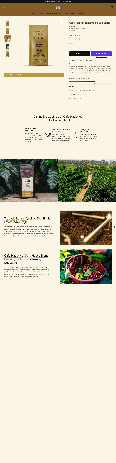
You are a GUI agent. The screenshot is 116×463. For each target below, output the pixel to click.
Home (5, 18)
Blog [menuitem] (66, 13)
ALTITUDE (72, 95)
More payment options (101, 56)
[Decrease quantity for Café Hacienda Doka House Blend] (70, 47)
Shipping (71, 28)
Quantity (71, 43)
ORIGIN (71, 87)
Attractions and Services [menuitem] (54, 13)
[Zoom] (61, 22)
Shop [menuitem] (33, 13)
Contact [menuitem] (81, 13)
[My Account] (107, 7)
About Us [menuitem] (73, 13)
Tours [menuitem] (41, 13)
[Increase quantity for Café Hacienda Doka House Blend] (76, 47)
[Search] (5, 7)
